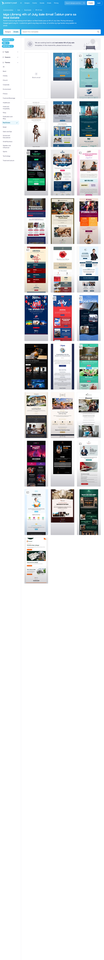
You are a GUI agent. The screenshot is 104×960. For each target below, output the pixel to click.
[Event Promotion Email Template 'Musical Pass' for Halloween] (36, 464)
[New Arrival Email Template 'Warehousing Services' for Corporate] (36, 221)
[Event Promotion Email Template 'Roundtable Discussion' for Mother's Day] (89, 172)
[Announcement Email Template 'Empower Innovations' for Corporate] (89, 75)
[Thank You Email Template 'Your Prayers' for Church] (62, 512)
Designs (8, 32)
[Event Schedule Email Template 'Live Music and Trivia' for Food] (36, 269)
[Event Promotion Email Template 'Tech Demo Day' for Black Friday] (36, 172)
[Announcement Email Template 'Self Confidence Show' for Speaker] (62, 464)
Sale (18, 10)
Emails (16, 32)
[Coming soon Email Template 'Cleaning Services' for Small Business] (36, 512)
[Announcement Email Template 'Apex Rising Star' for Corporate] (62, 367)
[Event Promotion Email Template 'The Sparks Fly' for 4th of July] (36, 318)
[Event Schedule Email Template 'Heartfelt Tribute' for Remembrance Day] (62, 269)
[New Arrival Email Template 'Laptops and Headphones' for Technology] (36, 367)
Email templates (8, 10)
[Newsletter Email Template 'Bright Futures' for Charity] (62, 172)
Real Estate (27, 10)
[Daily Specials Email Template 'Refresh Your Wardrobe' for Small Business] (36, 124)
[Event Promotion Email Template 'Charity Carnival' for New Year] (89, 367)
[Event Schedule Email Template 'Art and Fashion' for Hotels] (89, 512)
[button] (18, 52)
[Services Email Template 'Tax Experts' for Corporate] (89, 464)
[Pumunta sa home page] (8, 3)
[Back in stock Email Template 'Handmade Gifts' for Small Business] (62, 221)
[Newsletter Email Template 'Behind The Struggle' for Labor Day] (62, 124)
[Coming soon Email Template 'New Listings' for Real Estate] (36, 415)
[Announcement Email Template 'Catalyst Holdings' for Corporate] (89, 124)
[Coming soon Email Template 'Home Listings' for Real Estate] (36, 561)
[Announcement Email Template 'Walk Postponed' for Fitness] (62, 75)
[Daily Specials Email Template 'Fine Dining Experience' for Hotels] (62, 415)
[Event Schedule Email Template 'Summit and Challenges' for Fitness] (89, 221)
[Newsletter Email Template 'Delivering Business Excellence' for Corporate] (89, 269)
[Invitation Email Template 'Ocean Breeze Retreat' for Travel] (89, 415)
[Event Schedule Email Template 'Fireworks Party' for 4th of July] (62, 318)
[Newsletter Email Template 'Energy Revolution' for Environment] (89, 318)
